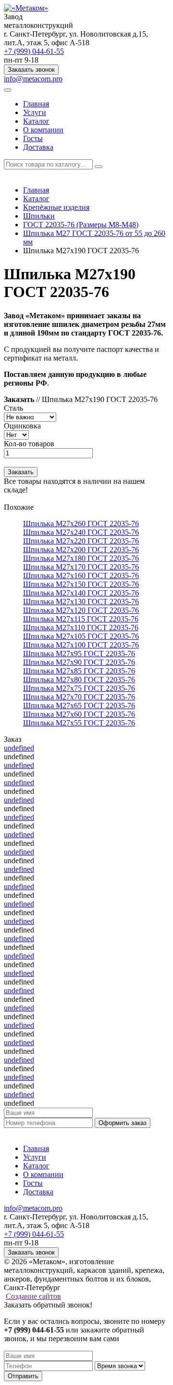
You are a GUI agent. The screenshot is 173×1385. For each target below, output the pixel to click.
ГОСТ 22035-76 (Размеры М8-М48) (80, 224)
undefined (19, 748)
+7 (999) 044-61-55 (34, 51)
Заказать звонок (31, 69)
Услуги (34, 112)
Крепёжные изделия (56, 207)
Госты (33, 138)
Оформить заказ (123, 1122)
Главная (36, 104)
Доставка (38, 147)
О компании (43, 130)
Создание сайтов (33, 1296)
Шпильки (39, 216)
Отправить (23, 1376)
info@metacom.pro (33, 79)
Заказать (21, 472)
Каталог (36, 121)
